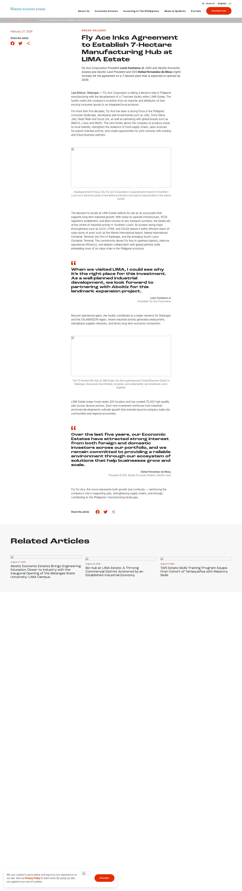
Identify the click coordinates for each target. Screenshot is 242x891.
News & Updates (175, 11)
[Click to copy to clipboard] (28, 43)
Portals (196, 11)
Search (210, 4)
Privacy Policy (32, 878)
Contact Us (219, 11)
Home (14, 20)
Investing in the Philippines (141, 11)
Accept (104, 878)
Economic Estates (106, 11)
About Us (84, 11)
